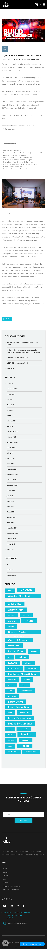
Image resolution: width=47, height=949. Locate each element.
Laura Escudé (12, 696)
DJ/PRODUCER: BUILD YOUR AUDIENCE (21, 55)
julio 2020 (10, 453)
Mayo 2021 (10, 405)
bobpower (11, 626)
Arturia (29, 620)
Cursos (5, 872)
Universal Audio (31, 752)
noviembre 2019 (12, 474)
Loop (10, 712)
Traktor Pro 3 (12, 752)
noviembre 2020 (12, 432)
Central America (19, 640)
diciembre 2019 (12, 469)
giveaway (11, 685)
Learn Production (18, 707)
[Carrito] (36, 5)
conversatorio (13, 646)
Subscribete (23, 821)
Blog (4, 879)
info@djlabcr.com (8, 129)
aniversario (11, 615)
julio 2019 (10, 496)
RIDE (10, 735)
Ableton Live (14, 604)
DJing (22, 657)
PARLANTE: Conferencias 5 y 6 (17, 363)
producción (24, 729)
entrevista (27, 679)
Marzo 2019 (11, 512)
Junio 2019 (10, 501)
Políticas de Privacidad (11, 890)
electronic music (32, 668)
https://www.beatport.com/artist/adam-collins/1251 (23, 304)
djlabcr (28, 663)
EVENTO (7, 319)
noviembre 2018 (12, 533)
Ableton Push (15, 609)
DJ (7, 564)
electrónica (12, 679)
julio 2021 (10, 399)
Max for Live (24, 712)
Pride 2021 (10, 368)
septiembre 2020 (12, 442)
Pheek (9, 729)
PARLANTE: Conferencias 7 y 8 (17, 358)
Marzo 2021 (10, 416)
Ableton (26, 590)
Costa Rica (15, 651)
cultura (34, 651)
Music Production (19, 718)
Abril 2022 (10, 383)
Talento (6, 876)
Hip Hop (24, 685)
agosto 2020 (11, 448)
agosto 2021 (11, 394)
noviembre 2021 (12, 389)
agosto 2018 (11, 544)
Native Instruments (20, 723)
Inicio (5, 869)
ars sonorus (26, 615)
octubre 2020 (11, 437)
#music (10, 590)
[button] (32, 944)
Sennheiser (11, 740)
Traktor (24, 745)
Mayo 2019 (10, 507)
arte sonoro (12, 621)
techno (10, 746)
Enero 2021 (10, 426)
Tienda (5, 883)
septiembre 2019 (12, 485)
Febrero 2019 (11, 517)
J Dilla (10, 690)
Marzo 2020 (11, 458)
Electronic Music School (22, 674)
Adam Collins (17, 108)
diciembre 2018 (12, 528)
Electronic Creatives (13, 668)
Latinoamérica (26, 690)
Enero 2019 (10, 523)
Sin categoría (11, 575)
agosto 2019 (11, 490)
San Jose (26, 734)
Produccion (11, 570)
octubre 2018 (11, 539)
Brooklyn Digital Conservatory (17, 632)
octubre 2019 (11, 480)
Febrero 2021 (11, 421)
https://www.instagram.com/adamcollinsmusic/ (21, 297)
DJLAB (12, 663)
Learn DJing (15, 701)
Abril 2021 (10, 410)
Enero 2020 (10, 464)
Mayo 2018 (10, 549)
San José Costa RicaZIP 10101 (18, 915)
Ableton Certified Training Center (19, 596)
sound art (25, 740)
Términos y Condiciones (11, 886)
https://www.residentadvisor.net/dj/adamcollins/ (21, 301)
